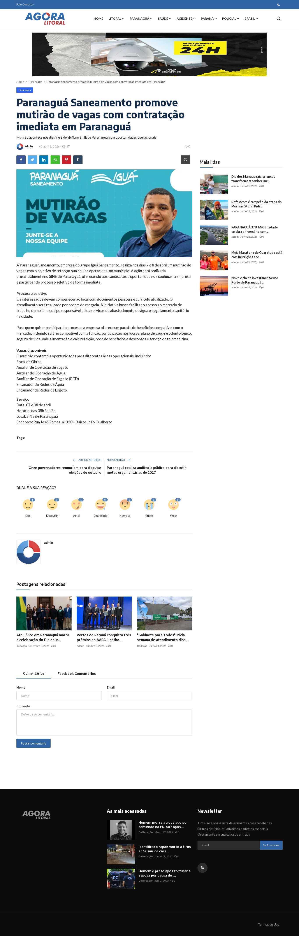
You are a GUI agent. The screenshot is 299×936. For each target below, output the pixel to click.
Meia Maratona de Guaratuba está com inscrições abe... (256, 255)
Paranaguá (35, 82)
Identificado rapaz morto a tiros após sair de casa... (165, 849)
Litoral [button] (115, 18)
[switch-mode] (279, 4)
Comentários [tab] (33, 673)
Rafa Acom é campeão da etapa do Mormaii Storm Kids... (256, 204)
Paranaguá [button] (139, 18)
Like (27, 515)
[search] (278, 18)
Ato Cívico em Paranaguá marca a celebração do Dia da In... (42, 637)
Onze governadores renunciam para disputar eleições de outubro (65, 470)
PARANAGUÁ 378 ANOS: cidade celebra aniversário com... (254, 229)
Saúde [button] (163, 18)
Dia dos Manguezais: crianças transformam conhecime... (253, 179)
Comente (23, 706)
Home (98, 18)
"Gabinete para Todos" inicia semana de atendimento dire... (163, 637)
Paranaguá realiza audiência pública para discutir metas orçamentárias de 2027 (146, 470)
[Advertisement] (236, 118)
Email (111, 687)
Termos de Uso (268, 924)
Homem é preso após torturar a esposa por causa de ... (165, 873)
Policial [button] (229, 18)
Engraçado (100, 515)
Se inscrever (271, 845)
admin (48, 542)
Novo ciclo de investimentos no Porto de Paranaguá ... (254, 280)
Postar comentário (33, 743)
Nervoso (125, 515)
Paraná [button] (207, 18)
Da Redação (146, 832)
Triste (149, 515)
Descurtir (52, 515)
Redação (21, 645)
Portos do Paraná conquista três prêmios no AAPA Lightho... (104, 637)
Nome (20, 687)
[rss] (202, 868)
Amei (76, 515)
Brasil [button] (249, 18)
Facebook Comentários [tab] (77, 673)
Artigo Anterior (89, 459)
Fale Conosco (25, 4)
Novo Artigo (116, 459)
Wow (173, 515)
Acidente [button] (184, 18)
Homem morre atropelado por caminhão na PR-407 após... (163, 824)
